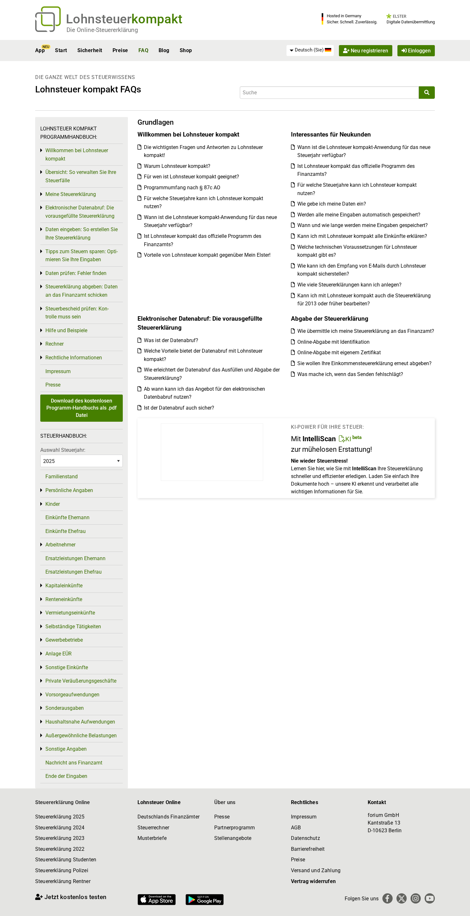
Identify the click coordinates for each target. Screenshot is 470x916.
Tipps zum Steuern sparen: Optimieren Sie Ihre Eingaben (81, 255)
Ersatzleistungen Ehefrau (73, 572)
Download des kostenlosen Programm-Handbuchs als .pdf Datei (81, 408)
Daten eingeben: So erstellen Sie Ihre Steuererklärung (81, 233)
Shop (186, 50)
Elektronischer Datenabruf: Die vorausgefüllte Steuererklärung (79, 212)
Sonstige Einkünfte (66, 667)
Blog (164, 50)
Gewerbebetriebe (64, 640)
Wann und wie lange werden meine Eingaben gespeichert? (362, 225)
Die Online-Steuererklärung (102, 30)
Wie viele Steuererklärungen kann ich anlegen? (349, 285)
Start (61, 50)
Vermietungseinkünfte (70, 613)
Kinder (52, 504)
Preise (120, 50)
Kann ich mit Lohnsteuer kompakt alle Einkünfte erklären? (362, 236)
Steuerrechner (153, 828)
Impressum (58, 371)
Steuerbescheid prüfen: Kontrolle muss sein (77, 313)
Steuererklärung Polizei (61, 870)
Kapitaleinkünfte (63, 586)
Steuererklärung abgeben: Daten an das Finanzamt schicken (81, 291)
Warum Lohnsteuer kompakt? (177, 166)
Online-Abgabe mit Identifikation (333, 342)
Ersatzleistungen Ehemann (75, 558)
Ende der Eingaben (66, 776)
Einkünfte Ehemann (67, 517)
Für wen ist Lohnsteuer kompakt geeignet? (191, 177)
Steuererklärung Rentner (62, 881)
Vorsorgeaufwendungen (72, 695)
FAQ (143, 50)
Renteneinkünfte (63, 599)
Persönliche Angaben (69, 490)
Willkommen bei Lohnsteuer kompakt (76, 154)
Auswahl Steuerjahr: (62, 450)
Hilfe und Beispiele (66, 330)
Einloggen (419, 50)
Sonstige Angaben (66, 749)
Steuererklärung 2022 (59, 849)
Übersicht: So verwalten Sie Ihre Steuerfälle (80, 176)
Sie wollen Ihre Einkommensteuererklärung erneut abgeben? (364, 363)
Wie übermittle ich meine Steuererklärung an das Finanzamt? (365, 331)
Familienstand (61, 477)
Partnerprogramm (234, 828)
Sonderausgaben (64, 708)
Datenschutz (305, 838)
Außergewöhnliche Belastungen (81, 735)
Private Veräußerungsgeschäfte (80, 681)
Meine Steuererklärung (70, 194)
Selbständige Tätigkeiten (73, 626)
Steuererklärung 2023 (59, 838)
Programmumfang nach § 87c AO (182, 187)
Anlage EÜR (58, 654)
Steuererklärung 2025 (59, 817)
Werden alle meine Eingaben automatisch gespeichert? (358, 215)
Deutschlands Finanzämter (168, 817)
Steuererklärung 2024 (59, 828)
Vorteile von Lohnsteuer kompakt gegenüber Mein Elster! (207, 255)
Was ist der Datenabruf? (171, 340)
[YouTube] (430, 898)
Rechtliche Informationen (73, 358)
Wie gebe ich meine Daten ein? (331, 204)
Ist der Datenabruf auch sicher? (179, 408)
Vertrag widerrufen (313, 881)
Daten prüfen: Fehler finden (75, 273)
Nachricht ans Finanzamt (73, 763)
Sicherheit (89, 50)
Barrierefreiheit (308, 849)
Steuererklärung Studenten (65, 860)
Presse (52, 385)
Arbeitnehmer (60, 545)
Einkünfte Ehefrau (65, 531)
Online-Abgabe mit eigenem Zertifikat (339, 352)
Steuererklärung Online (62, 802)
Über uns (224, 802)
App (40, 50)
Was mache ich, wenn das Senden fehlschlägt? (350, 374)
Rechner (54, 344)
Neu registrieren (368, 50)
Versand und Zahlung (316, 870)
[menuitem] (310, 50)
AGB (296, 828)
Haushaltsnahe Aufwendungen (80, 722)
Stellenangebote (232, 838)
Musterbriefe (152, 838)
